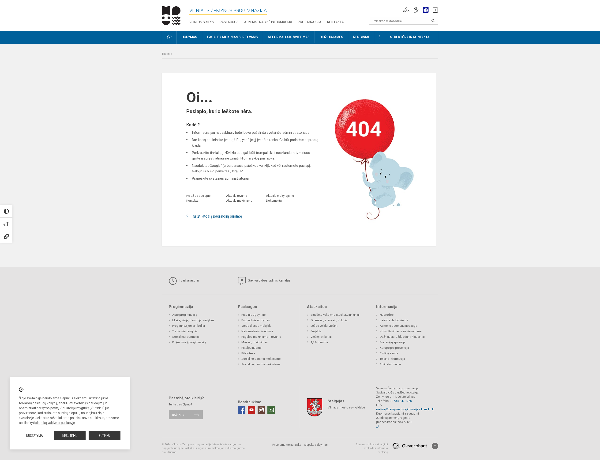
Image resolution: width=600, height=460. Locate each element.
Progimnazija (310, 22)
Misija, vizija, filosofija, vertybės (193, 320)
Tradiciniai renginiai (185, 331)
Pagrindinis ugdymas (255, 320)
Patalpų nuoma (251, 347)
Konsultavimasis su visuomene (400, 331)
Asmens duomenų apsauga (398, 325)
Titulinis (167, 54)
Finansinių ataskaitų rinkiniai (329, 320)
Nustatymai (35, 436)
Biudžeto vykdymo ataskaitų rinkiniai (335, 314)
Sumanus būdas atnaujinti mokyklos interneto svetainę (372, 448)
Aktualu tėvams (236, 195)
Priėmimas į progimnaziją (189, 342)
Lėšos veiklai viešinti (324, 325)
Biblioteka (248, 353)
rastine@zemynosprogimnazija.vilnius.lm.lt (405, 409)
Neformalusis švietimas (257, 331)
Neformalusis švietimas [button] (289, 37)
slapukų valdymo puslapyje (55, 423)
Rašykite (178, 414)
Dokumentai (274, 200)
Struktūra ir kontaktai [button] (410, 37)
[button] (406, 10)
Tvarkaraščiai (188, 280)
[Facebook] (241, 410)
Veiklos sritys (201, 22)
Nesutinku (69, 436)
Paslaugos (229, 22)
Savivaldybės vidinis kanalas (269, 280)
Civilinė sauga (389, 353)
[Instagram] (261, 410)
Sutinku (104, 436)
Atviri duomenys (390, 364)
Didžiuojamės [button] (331, 37)
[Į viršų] (435, 446)
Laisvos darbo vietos (394, 320)
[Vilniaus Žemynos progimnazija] (171, 14)
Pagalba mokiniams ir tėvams (261, 336)
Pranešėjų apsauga (392, 342)
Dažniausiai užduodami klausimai (402, 336)
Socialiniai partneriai (185, 336)
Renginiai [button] (361, 37)
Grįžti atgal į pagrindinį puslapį (217, 216)
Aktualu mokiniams (239, 200)
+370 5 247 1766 (401, 401)
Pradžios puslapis (198, 195)
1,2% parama (319, 342)
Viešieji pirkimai (321, 336)
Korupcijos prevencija (394, 347)
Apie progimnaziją (184, 314)
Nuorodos (387, 314)
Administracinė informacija (268, 22)
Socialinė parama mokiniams (261, 358)
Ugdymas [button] (189, 37)
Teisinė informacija (392, 358)
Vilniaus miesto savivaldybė (346, 407)
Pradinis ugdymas (253, 314)
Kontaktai (336, 22)
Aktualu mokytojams (280, 195)
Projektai (316, 331)
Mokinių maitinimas (254, 342)
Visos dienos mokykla (256, 325)
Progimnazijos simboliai (188, 325)
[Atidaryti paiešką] (433, 20)
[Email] (271, 410)
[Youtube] (251, 410)
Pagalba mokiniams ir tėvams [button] (232, 37)
